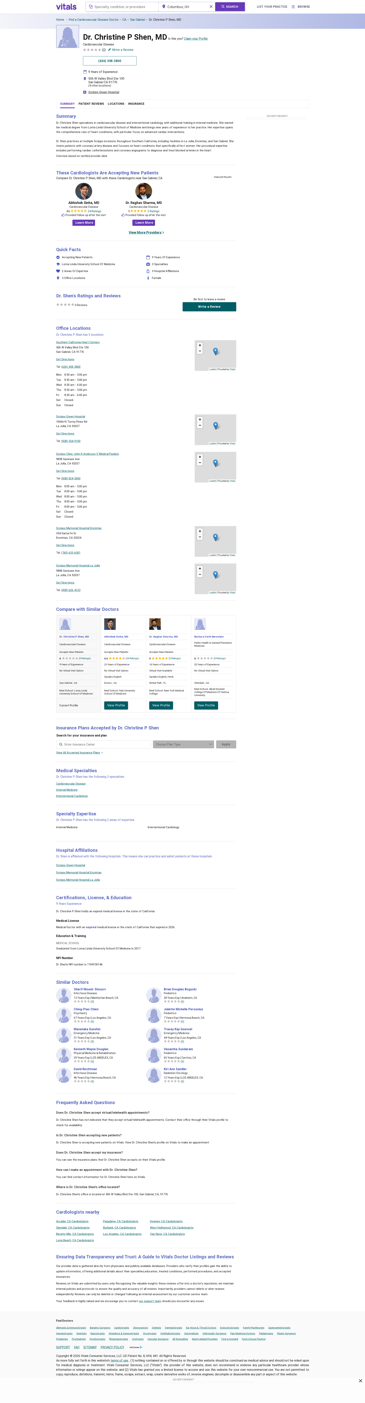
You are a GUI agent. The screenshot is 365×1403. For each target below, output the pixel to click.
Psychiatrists (79, 1339)
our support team (150, 1301)
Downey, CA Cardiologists (166, 1221)
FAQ (77, 1347)
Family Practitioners (253, 1327)
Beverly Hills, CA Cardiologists (75, 1234)
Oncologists (150, 1333)
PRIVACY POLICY (112, 1347)
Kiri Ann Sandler (175, 1069)
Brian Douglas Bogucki (180, 989)
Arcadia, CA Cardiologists (72, 1221)
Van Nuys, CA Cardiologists (167, 1234)
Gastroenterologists (279, 1327)
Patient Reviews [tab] (91, 104)
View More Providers (145, 232)
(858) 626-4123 (70, 590)
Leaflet (213, 369)
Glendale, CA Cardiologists (73, 1227)
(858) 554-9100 (70, 441)
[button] (215, 351)
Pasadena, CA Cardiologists (120, 1221)
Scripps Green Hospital (103, 92)
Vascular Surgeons (158, 1339)
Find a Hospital (229, 1339)
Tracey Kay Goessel (178, 1029)
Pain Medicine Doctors (242, 1333)
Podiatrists (62, 1339)
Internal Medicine (67, 790)
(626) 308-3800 (70, 367)
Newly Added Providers (205, 1339)
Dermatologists (173, 1327)
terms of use (120, 1360)
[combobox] (122, 6)
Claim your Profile (196, 38)
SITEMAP (90, 1347)
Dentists (156, 1327)
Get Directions (65, 359)
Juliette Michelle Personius (183, 1009)
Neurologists (97, 1333)
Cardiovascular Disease (71, 783)
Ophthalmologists (170, 1333)
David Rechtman (85, 1069)
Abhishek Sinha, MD (83, 203)
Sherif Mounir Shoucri (90, 989)
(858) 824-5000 (70, 478)
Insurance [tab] (136, 104)
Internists (81, 1333)
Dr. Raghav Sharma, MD (144, 203)
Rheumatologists (118, 1339)
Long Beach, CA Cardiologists (75, 1240)
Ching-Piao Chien (86, 1009)
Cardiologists (121, 1327)
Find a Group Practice (254, 1339)
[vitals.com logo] (66, 7)
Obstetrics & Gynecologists (124, 1333)
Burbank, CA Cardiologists (119, 1227)
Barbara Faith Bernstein (209, 636)
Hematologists (64, 1333)
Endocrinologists (229, 1327)
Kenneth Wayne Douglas (91, 1049)
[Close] (361, 1381)
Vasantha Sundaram (178, 1049)
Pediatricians (266, 1333)
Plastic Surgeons (286, 1333)
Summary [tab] (67, 104)
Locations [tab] (116, 104)
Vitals (232, 369)
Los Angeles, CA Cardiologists (122, 1234)
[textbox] (122, 6)
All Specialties (180, 1339)
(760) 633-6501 (70, 552)
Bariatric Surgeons (100, 1327)
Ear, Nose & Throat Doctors (201, 1327)
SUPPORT (63, 1347)
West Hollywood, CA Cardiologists (172, 1227)
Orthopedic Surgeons (214, 1333)
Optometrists (191, 1333)
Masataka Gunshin (87, 1029)
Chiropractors (140, 1327)
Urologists (138, 1339)
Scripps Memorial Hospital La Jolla (78, 880)
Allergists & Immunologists (71, 1327)
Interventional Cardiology (72, 796)
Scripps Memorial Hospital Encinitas (79, 872)
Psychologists (97, 1339)
